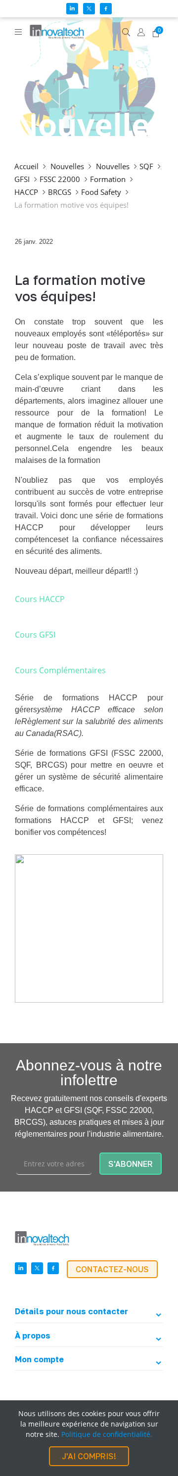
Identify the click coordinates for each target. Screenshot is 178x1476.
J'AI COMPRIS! (89, 1456)
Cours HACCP (40, 599)
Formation (108, 179)
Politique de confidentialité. (106, 1434)
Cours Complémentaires (60, 670)
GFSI (22, 179)
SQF (146, 166)
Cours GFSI (35, 634)
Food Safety (101, 192)
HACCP (26, 192)
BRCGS (59, 192)
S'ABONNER (130, 1164)
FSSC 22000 (60, 179)
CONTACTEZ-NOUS (112, 1269)
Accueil (26, 166)
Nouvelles (67, 166)
